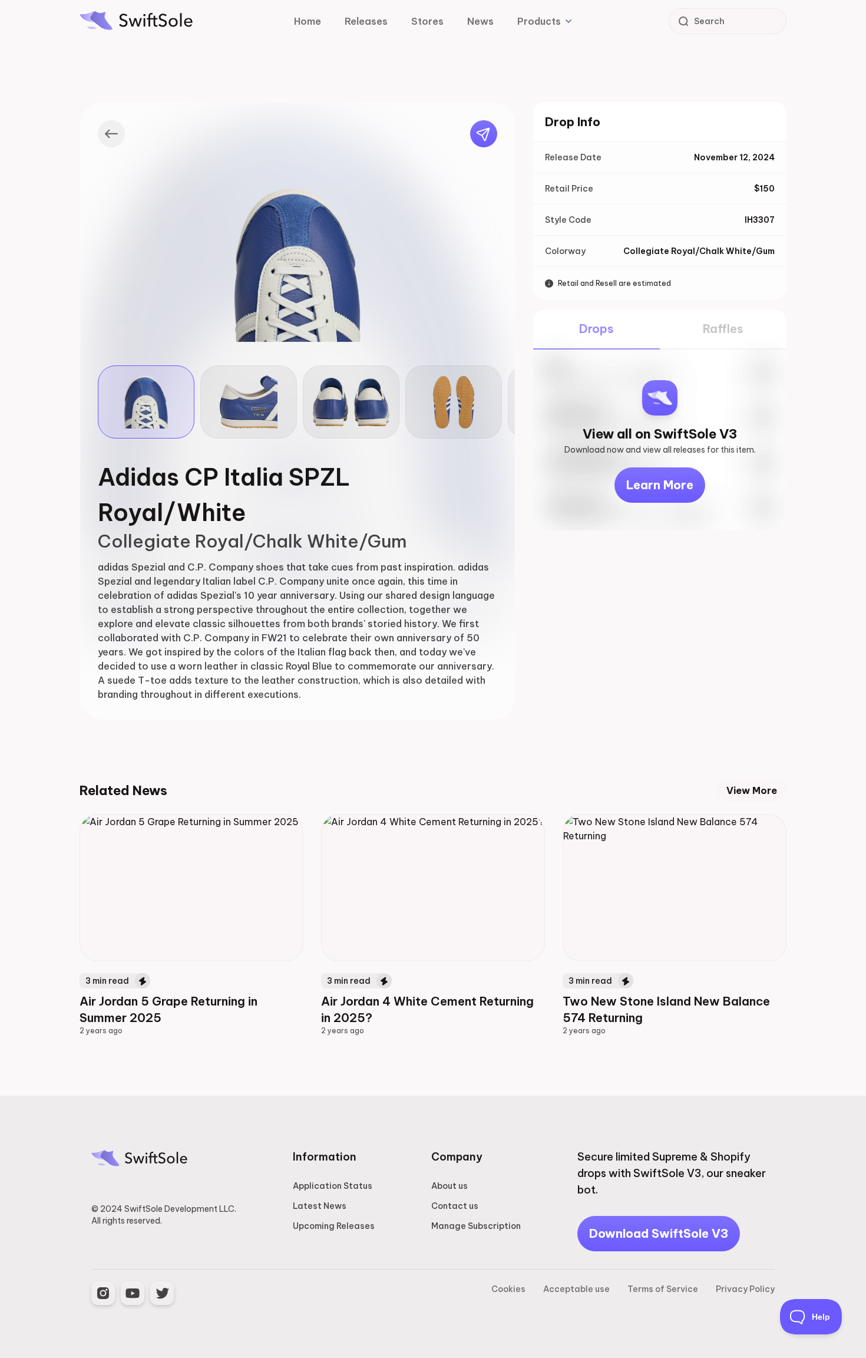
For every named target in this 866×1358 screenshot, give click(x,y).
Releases (366, 21)
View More (751, 790)
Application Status (332, 1186)
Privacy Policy (745, 1289)
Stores (427, 21)
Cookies (508, 1289)
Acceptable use (576, 1289)
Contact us (454, 1206)
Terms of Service (662, 1289)
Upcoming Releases (334, 1226)
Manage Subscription (476, 1226)
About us (449, 1186)
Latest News (319, 1206)
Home (307, 21)
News (480, 21)
